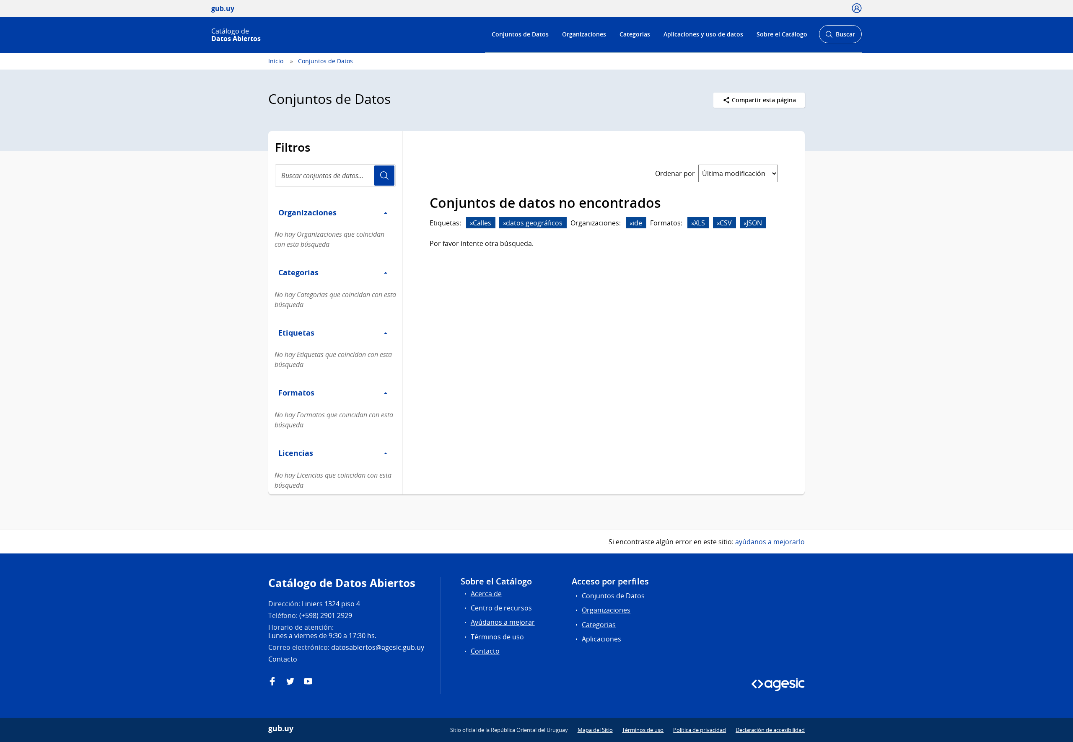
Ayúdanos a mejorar (503, 622)
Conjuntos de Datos (520, 34)
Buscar (840, 36)
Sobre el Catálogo (782, 34)
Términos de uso (497, 636)
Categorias (634, 34)
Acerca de (486, 593)
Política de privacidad (699, 730)
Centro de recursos (501, 608)
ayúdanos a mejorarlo (770, 541)
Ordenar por (675, 173)
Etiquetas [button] (296, 332)
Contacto (485, 651)
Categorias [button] (298, 272)
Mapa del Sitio (595, 730)
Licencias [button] (295, 452)
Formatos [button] (296, 392)
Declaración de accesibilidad (770, 730)
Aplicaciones (601, 639)
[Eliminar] (471, 223)
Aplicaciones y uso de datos (703, 34)
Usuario (384, 175)
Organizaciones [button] (307, 212)
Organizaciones (584, 34)
